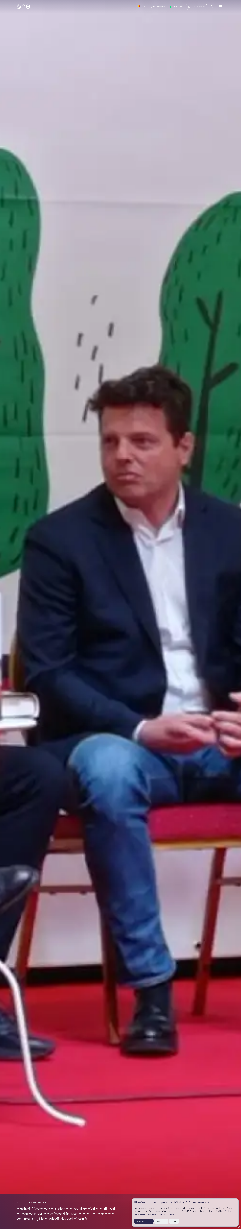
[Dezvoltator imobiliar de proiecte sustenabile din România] (23, 6)
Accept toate (144, 1221)
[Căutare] (211, 7)
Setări (174, 1221)
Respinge (161, 1221)
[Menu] (220, 7)
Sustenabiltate (38, 1203)
